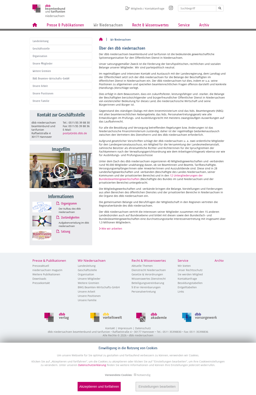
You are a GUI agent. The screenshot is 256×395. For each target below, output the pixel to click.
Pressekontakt (41, 283)
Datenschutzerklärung (91, 365)
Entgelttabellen (187, 287)
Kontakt (110, 328)
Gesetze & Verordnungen (147, 274)
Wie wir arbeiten (111, 228)
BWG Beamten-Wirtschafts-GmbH (51, 78)
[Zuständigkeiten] (45, 221)
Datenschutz (143, 328)
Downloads (39, 278)
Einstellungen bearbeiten (157, 386)
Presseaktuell (40, 266)
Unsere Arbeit (40, 85)
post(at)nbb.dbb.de (75, 133)
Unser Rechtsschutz (190, 270)
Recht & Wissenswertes (150, 25)
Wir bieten (184, 266)
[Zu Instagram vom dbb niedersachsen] (168, 6)
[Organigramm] (45, 207)
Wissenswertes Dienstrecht (149, 278)
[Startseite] (101, 39)
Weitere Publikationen (46, 274)
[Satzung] (45, 235)
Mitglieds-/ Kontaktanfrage (147, 8)
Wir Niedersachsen (108, 25)
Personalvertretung (144, 291)
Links (181, 291)
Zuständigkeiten (70, 217)
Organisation (40, 56)
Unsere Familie (41, 100)
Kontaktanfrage (187, 278)
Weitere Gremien (42, 71)
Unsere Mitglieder (42, 63)
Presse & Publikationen (65, 25)
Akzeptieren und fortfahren (99, 386)
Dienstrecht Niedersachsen (149, 270)
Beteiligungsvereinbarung (148, 283)
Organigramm (69, 203)
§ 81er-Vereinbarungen (146, 287)
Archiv (204, 25)
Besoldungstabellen (190, 283)
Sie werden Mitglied (190, 274)
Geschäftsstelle (41, 48)
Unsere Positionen (43, 93)
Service (184, 25)
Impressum (125, 328)
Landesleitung (41, 41)
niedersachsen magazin (47, 270)
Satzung (65, 231)
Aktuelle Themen (142, 266)
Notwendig (143, 375)
